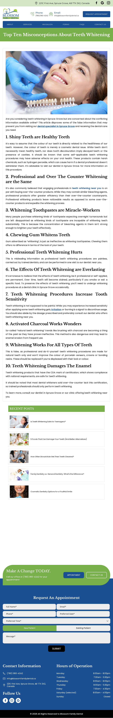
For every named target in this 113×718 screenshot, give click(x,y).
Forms (66, 24)
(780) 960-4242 (31, 576)
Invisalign (47, 24)
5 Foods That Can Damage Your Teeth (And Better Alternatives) (59, 439)
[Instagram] (108, 3)
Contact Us (100, 24)
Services (27, 24)
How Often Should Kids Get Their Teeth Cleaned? (52, 456)
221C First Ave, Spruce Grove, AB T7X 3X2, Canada (64, 3)
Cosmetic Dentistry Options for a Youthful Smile (51, 491)
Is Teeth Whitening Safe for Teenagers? (48, 421)
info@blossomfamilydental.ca (21, 678)
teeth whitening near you (86, 188)
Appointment (73, 575)
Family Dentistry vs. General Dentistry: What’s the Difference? (57, 474)
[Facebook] (96, 3)
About (10, 24)
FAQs (82, 24)
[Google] (102, 3)
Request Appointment (96, 14)
